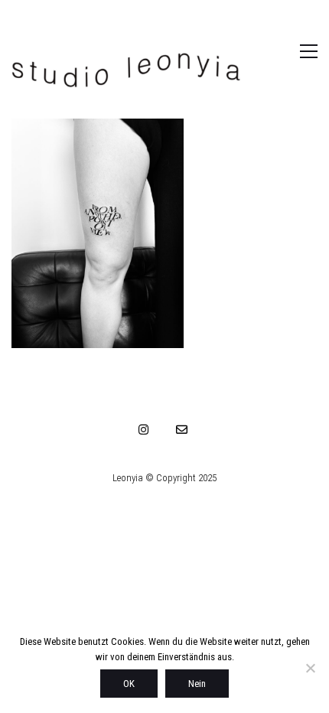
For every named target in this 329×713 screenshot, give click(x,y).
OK (129, 683)
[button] (293, 51)
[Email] (182, 429)
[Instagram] (144, 429)
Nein (197, 683)
